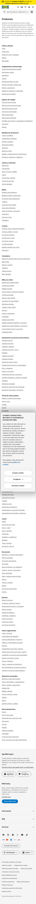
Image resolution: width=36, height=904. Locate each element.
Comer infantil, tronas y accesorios (12, 329)
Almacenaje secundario (9, 94)
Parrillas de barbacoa (8, 612)
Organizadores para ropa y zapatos (12, 649)
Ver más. (26, 3)
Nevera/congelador (7, 730)
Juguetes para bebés (8, 320)
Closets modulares (7, 135)
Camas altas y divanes (8, 178)
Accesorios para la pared (9, 589)
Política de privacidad (26, 868)
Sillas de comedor (7, 265)
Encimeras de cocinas (8, 238)
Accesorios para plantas (9, 561)
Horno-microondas (7, 715)
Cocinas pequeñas (7, 244)
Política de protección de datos (10, 868)
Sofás (3, 48)
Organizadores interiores (9, 138)
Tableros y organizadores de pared (12, 642)
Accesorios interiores (8, 235)
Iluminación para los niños (9, 362)
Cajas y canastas (7, 633)
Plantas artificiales (7, 558)
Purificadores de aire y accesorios (12, 374)
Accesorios (5, 124)
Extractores (5, 721)
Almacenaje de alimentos (9, 507)
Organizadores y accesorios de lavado (13, 510)
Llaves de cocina (7, 217)
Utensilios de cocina (8, 494)
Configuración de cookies (21, 865)
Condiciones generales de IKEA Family (12, 888)
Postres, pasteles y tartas (9, 694)
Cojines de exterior (7, 622)
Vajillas (4, 521)
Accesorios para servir (8, 525)
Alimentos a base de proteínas (11, 679)
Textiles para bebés (7, 295)
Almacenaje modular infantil (10, 282)
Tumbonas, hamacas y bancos (11, 603)
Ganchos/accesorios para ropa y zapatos (14, 652)
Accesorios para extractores (10, 737)
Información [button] (6, 811)
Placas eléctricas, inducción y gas (12, 718)
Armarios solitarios (7, 142)
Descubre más (6, 797)
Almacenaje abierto (8, 145)
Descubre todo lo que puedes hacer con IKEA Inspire (17, 767)
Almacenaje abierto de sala (10, 81)
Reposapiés (5, 61)
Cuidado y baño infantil (9, 307)
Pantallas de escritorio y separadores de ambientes (17, 121)
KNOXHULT (5, 250)
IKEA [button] (3, 819)
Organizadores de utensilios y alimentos (14, 513)
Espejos (4, 592)
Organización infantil (8, 286)
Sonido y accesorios (8, 371)
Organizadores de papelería (10, 636)
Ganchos (4, 646)
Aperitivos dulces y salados (10, 703)
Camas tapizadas (7, 184)
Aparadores (5, 75)
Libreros (4, 78)
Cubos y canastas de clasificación (12, 664)
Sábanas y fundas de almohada (11, 398)
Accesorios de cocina (8, 498)
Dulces (4, 700)
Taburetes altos (6, 271)
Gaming (4, 127)
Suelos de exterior (7, 619)
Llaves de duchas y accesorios (11, 211)
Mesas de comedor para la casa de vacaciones (16, 259)
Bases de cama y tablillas (9, 172)
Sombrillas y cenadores (9, 616)
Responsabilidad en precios (9, 875)
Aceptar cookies (18, 473)
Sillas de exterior (7, 609)
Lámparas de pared (7, 356)
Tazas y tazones (7, 543)
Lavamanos (5, 214)
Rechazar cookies (18, 485)
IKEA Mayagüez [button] (10, 852)
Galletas (4, 697)
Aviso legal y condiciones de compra (11, 862)
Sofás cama (5, 51)
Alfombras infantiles (8, 304)
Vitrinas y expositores (8, 88)
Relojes (4, 586)
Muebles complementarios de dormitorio (14, 154)
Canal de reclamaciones (8, 882)
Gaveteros (5, 148)
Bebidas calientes (7, 691)
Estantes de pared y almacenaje (11, 85)
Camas (4, 175)
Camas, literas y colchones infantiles (13, 292)
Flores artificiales (7, 573)
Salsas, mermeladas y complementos (13, 682)
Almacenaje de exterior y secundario (13, 606)
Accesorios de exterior (8, 625)
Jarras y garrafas (7, 531)
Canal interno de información (9, 878)
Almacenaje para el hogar (9, 108)
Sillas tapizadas (6, 274)
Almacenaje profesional (9, 118)
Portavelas (5, 564)
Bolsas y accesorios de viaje (10, 658)
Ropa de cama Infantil (8, 298)
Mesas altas (5, 262)
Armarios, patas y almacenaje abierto (13, 229)
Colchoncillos (6, 168)
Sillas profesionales (7, 115)
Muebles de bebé (7, 289)
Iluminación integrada (8, 384)
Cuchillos (4, 501)
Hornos (4, 712)
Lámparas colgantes (8, 347)
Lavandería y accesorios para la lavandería (14, 655)
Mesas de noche (7, 151)
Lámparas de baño (7, 359)
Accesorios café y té (8, 546)
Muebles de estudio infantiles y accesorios (14, 326)
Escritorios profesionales (9, 112)
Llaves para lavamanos (9, 208)
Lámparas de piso (7, 340)
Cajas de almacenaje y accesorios (12, 639)
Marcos (4, 579)
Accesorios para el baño (9, 205)
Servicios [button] (5, 827)
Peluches (4, 310)
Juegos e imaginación (8, 313)
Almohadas (5, 411)
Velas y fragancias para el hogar (11, 576)
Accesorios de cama (8, 181)
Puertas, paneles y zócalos (10, 232)
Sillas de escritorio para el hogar (11, 105)
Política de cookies (7, 865)
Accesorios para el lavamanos (11, 199)
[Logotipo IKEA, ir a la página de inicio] (5, 7)
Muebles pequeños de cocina (10, 247)
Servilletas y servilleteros (9, 537)
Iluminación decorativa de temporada (13, 387)
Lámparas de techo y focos (10, 350)
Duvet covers (6, 401)
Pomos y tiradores (7, 661)
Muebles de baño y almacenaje (11, 195)
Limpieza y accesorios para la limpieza (13, 670)
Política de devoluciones (23, 882)
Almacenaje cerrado (8, 72)
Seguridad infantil (7, 332)
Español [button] (27, 852)
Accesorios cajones (7, 241)
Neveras (4, 727)
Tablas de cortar (7, 504)
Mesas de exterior (7, 600)
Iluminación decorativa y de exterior (12, 390)
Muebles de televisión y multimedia (12, 91)
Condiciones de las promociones (10, 872)
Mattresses (5, 165)
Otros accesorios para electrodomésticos (14, 740)
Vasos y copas (6, 528)
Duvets (4, 408)
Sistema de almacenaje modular (11, 69)
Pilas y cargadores (7, 368)
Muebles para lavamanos (9, 192)
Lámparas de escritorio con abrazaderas (14, 365)
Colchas (4, 404)
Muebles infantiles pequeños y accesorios (14, 323)
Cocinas (4, 724)
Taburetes (5, 268)
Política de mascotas (7, 885)
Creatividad (5, 316)
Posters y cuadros (7, 582)
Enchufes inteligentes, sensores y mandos (14, 377)
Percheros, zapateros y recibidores (12, 157)
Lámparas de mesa (7, 343)
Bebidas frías (6, 688)
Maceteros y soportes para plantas (12, 555)
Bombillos (5, 381)
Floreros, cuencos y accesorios (11, 570)
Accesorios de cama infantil (10, 301)
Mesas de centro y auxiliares (10, 55)
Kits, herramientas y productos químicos (14, 667)
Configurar (17, 479)
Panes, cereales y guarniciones (11, 685)
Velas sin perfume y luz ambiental (12, 567)
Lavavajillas (5, 734)
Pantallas (4, 353)
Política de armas (6, 891)
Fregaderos (5, 220)
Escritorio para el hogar (9, 102)
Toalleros (4, 202)
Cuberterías (5, 534)
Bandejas (4, 540)
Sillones (4, 58)
